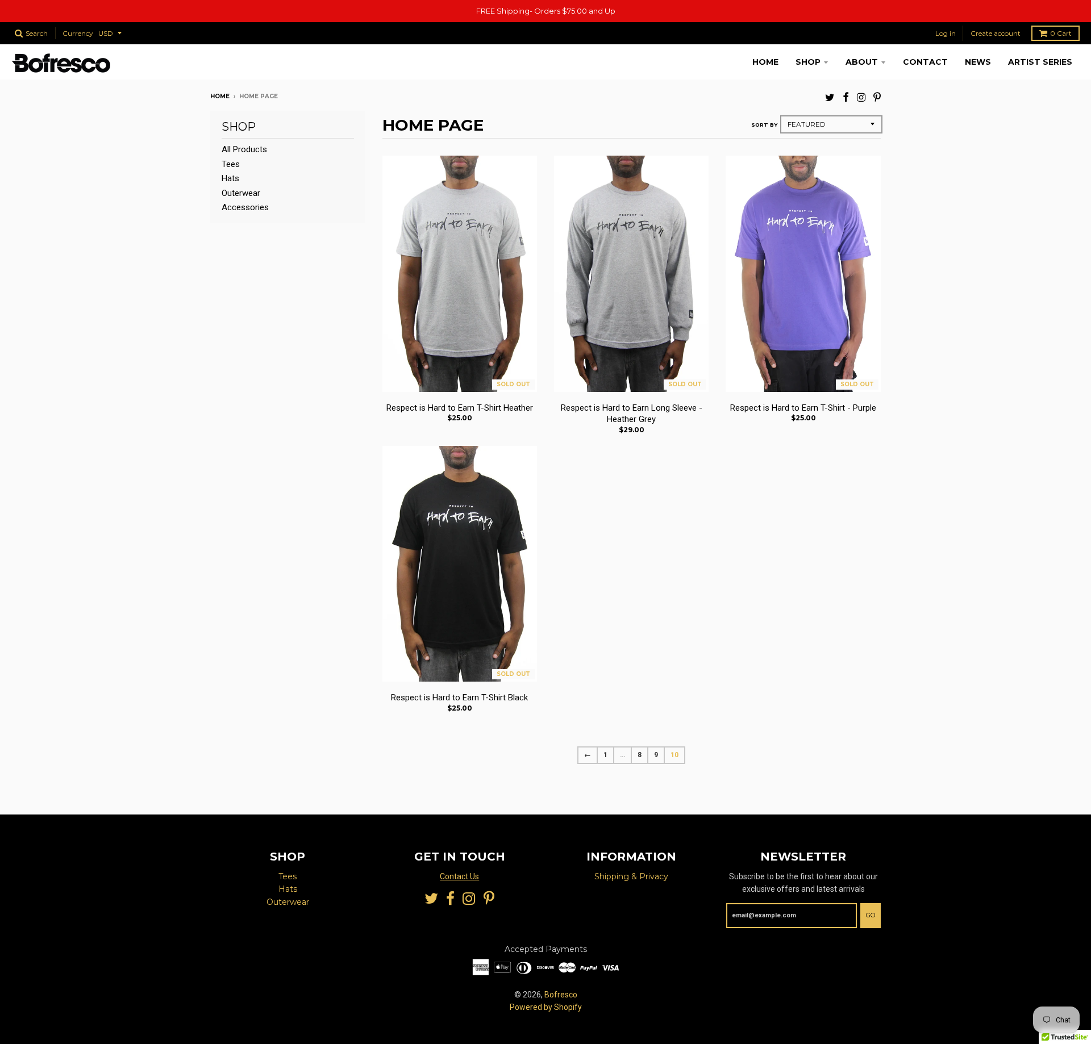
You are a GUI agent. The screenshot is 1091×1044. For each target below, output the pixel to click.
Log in (945, 33)
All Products (244, 149)
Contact (925, 62)
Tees (231, 164)
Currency (78, 33)
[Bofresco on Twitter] (830, 97)
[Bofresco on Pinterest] (877, 97)
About (862, 62)
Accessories (245, 207)
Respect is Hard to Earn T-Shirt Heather (459, 408)
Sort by (764, 125)
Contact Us (459, 876)
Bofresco (560, 994)
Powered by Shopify (546, 1007)
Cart (1061, 33)
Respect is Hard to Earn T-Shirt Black (459, 697)
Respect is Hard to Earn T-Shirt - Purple (803, 408)
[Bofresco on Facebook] (846, 97)
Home (765, 62)
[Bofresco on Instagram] (861, 97)
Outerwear (241, 193)
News (978, 62)
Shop (808, 62)
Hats (230, 178)
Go (870, 915)
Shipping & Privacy (631, 876)
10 (674, 755)
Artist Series (1040, 62)
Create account (996, 33)
